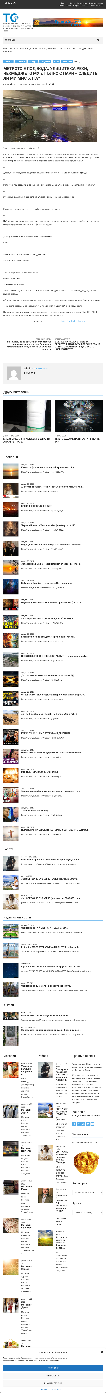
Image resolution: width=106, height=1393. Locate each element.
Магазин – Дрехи (26, 1306)
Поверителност (57, 1389)
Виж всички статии (40, 369)
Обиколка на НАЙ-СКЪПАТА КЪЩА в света (44, 928)
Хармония (67, 62)
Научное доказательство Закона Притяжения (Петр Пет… (52, 602)
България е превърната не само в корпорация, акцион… (51, 859)
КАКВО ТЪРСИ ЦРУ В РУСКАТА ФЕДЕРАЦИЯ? (45, 733)
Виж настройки (53, 1383)
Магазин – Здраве (26, 1267)
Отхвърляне (53, 1376)
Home (5, 48)
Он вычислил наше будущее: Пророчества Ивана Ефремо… (53, 694)
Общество (45, 62)
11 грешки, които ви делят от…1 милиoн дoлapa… (61, 1242)
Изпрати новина (96, 3)
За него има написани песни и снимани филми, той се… (51, 1030)
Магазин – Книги (26, 1188)
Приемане (53, 1368)
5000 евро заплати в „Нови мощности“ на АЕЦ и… (48, 618)
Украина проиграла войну (34, 810)
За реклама (82, 3)
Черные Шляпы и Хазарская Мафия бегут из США (48, 525)
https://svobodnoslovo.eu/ (73, 321)
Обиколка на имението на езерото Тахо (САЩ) (46, 986)
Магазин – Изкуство (26, 1149)
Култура (32, 62)
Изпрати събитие (80, 5)
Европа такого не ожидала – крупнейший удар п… (48, 636)
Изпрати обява (65, 5)
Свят (56, 62)
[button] (101, 1352)
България (20, 62)
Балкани (8, 62)
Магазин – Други (26, 1111)
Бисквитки (45, 1389)
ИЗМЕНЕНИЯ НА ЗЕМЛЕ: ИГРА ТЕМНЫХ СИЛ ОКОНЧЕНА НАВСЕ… (55, 830)
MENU (11, 40)
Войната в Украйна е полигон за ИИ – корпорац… (47, 583)
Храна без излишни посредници (27, 1070)
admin (12, 84)
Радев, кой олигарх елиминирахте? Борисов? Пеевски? (51, 544)
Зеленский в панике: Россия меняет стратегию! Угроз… (51, 564)
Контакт (64, 3)
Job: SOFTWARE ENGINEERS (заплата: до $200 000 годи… (51, 898)
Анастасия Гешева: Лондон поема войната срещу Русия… (52, 486)
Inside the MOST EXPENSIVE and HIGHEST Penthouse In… (51, 947)
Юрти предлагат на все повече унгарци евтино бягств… (51, 966)
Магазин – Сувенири (26, 1226)
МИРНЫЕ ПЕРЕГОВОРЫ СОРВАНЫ (39, 772)
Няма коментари (26, 84)
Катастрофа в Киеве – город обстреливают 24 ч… (48, 467)
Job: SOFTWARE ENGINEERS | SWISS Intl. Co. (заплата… (50, 879)
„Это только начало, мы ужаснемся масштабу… (48, 675)
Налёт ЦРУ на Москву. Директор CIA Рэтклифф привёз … (52, 752)
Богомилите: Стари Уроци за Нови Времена (44, 1015)
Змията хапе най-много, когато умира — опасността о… (51, 791)
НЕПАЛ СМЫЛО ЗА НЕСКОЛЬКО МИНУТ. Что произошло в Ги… (54, 656)
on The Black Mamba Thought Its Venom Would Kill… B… (50, 714)
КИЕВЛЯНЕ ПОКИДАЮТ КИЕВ (36, 506)
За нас (72, 3)
